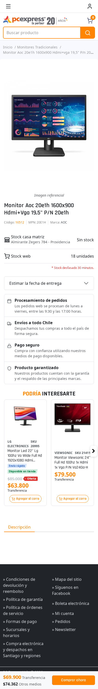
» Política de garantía (23, 599)
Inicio (7, 47)
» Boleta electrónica (70, 603)
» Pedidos (61, 621)
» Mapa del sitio (67, 579)
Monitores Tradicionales (37, 47)
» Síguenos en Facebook (65, 590)
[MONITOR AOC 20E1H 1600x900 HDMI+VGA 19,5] (49, 126)
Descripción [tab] (19, 527)
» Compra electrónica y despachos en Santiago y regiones (23, 649)
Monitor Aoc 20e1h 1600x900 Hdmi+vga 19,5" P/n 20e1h (50, 52)
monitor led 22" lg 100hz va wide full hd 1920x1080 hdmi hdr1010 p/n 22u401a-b (25, 455)
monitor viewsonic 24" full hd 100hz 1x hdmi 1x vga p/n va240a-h (72, 462)
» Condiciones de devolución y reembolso (19, 585)
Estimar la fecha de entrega (35, 283)
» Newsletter (64, 629)
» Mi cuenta (63, 613)
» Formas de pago (20, 621)
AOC (64, 222)
